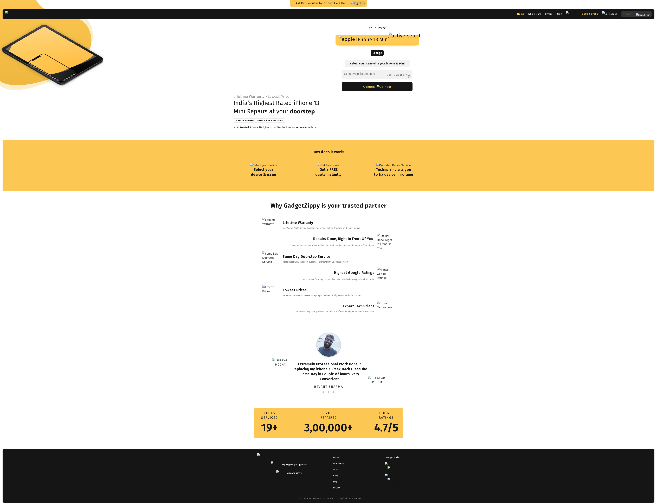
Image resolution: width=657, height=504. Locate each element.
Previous (231, 360)
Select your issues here (360, 73)
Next (426, 360)
